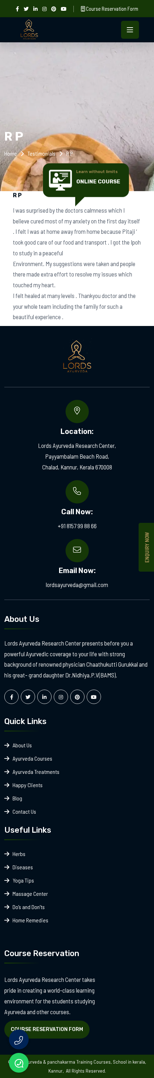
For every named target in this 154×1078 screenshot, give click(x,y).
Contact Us (24, 811)
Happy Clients (28, 784)
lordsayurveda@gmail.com (77, 584)
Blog (17, 798)
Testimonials (42, 153)
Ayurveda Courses (32, 758)
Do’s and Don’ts (29, 906)
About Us (22, 745)
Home (10, 153)
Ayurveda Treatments (36, 771)
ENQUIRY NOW (147, 547)
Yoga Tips (23, 880)
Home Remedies (30, 920)
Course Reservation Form (111, 8)
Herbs (19, 853)
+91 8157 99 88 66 (77, 525)
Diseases (23, 867)
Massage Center (30, 893)
